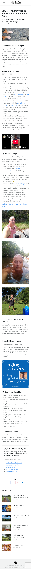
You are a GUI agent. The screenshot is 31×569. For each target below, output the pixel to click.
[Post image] (6, 498)
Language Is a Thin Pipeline (21, 515)
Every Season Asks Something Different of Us (20, 496)
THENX (5, 105)
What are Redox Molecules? (14, 463)
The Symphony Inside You (20, 505)
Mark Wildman (18, 94)
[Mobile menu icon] (4, 3)
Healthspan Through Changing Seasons (19, 536)
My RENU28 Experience (12, 469)
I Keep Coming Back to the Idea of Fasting (20, 526)
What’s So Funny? (18, 545)
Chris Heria (14, 105)
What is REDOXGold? (12, 471)
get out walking (19, 184)
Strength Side (21, 103)
